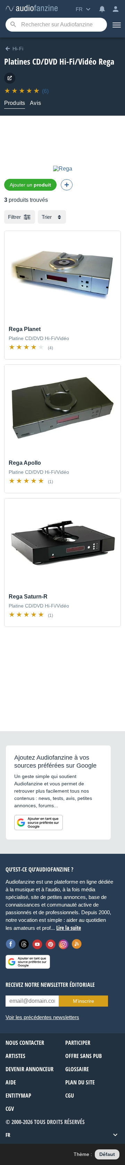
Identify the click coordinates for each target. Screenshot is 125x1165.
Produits (14, 103)
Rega (106, 61)
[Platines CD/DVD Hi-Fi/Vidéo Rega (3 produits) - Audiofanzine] (32, 8)
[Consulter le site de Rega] (9, 78)
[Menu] (115, 24)
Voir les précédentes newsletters (42, 1017)
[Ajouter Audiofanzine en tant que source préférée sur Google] (38, 822)
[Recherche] (13, 25)
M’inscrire (83, 1001)
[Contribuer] (67, 184)
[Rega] (62, 169)
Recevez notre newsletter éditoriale (50, 985)
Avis (35, 103)
